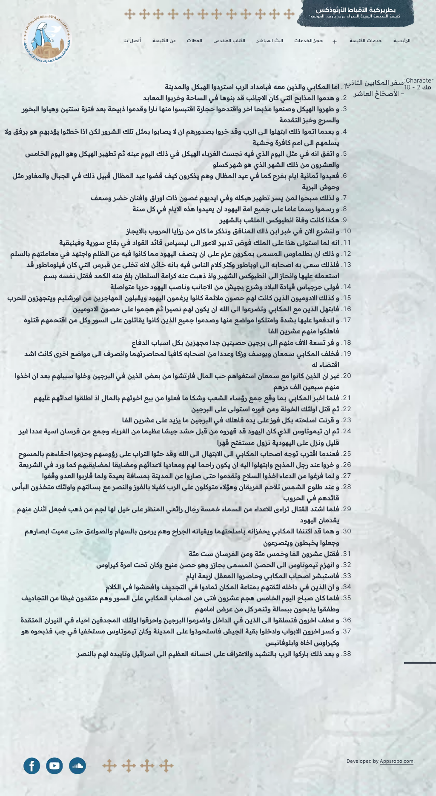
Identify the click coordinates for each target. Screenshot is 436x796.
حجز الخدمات (308, 40)
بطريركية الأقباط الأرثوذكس (356, 9)
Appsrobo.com (396, 761)
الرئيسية (401, 40)
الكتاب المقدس (229, 40)
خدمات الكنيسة (366, 40)
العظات (194, 40)
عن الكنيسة (164, 40)
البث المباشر (270, 40)
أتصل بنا (132, 40)
